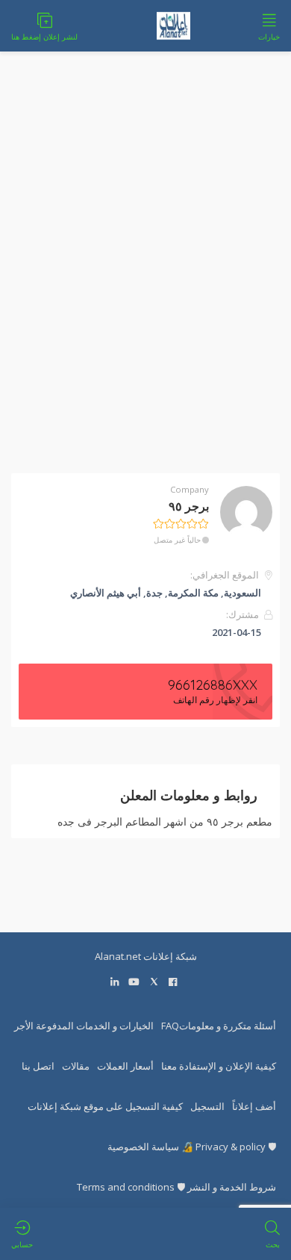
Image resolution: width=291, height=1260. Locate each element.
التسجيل (207, 1106)
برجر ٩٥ (189, 506)
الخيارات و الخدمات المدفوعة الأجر (84, 1025)
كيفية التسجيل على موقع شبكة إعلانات (105, 1106)
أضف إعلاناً (254, 1106)
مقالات (76, 1066)
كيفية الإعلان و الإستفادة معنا (218, 1066)
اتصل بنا (38, 1066)
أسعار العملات (125, 1066)
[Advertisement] (145, 271)
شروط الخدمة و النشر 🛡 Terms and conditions (176, 1187)
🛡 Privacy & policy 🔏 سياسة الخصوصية (191, 1146)
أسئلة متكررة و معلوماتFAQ (218, 1025)
